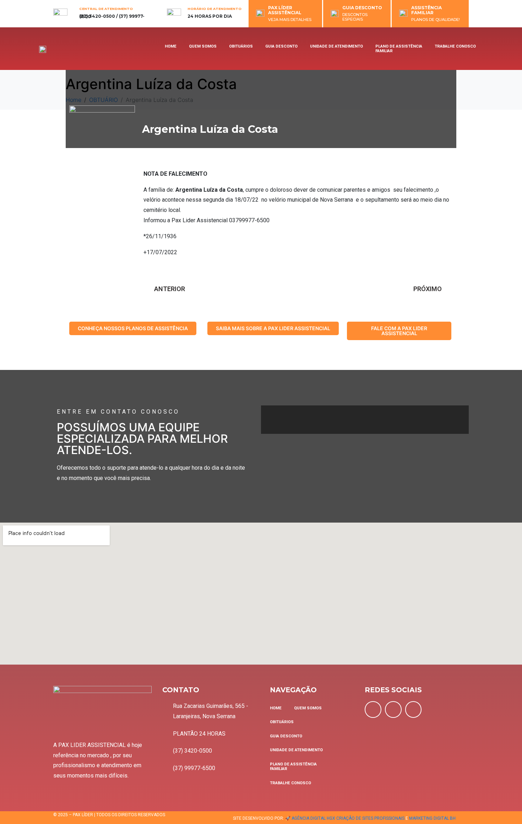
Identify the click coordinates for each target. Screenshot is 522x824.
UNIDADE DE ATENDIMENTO (336, 46)
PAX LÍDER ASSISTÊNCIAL (284, 10)
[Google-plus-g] (413, 709)
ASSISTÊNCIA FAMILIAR (426, 10)
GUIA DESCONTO (362, 7)
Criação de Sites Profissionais (370, 818)
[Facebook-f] (373, 709)
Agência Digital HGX (313, 818)
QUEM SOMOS (203, 46)
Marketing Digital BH (432, 818)
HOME (170, 46)
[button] (132, 328)
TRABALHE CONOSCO (455, 46)
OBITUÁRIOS (241, 46)
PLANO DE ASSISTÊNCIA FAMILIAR (398, 48)
